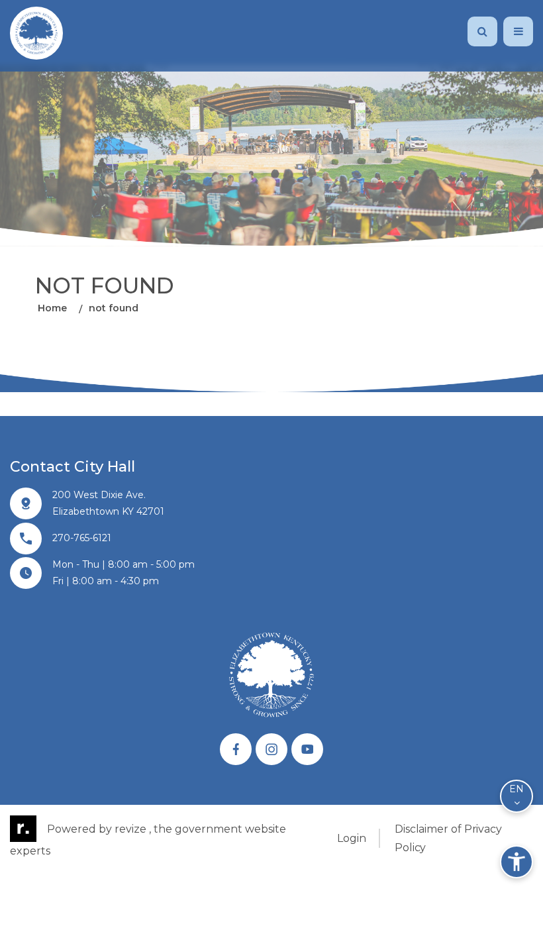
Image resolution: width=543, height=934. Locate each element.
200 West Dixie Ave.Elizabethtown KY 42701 (108, 503)
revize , (133, 829)
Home (52, 308)
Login (351, 838)
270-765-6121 (81, 538)
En (516, 789)
